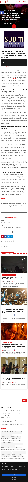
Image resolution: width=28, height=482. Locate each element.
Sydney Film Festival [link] (16, 454)
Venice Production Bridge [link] (7, 458)
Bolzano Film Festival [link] (16, 438)
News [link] (3, 270)
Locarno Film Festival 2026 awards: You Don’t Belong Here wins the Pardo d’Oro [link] (13, 311)
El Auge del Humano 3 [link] (6, 227)
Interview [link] (4, 338)
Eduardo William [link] (5, 222)
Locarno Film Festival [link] (9, 10)
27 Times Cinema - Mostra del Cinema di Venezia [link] (11, 431)
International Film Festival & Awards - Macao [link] (11, 447)
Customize (14, 477)
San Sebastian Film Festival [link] (19, 453)
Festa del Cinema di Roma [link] (6, 442)
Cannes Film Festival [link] (7, 342)
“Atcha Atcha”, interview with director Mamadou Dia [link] (13, 379)
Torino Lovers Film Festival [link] (17, 456)
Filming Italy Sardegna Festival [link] (8, 444)
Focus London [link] (19, 444)
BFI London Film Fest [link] (5, 438)
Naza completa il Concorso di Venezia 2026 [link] (10, 410)
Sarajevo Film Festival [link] (6, 454)
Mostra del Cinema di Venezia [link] (18, 451)
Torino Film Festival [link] (5, 456)
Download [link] (7, 66)
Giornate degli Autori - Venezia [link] (8, 445)
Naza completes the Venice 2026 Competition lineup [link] (12, 278)
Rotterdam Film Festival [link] (6, 453)
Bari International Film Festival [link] (8, 436)
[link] (2, 12)
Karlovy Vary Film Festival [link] (19, 449)
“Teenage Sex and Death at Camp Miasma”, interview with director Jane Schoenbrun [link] (13, 346)
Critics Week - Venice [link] (16, 440)
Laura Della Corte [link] (12, 217)
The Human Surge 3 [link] (18, 227)
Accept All (13, 474)
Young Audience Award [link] (19, 458)
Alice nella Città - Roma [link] (6, 435)
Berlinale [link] (19, 436)
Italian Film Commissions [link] (6, 449)
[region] (14, 472)
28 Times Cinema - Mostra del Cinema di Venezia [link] (11, 433)
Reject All (14, 479)
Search (2, 397)
